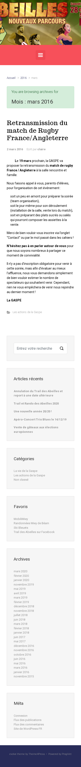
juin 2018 (19, 619)
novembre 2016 (24, 650)
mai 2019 (19, 588)
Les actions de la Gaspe (27, 312)
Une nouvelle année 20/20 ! (33, 411)
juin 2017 (19, 637)
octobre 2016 (22, 654)
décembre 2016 (24, 646)
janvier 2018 (21, 632)
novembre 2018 (24, 610)
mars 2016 (20, 667)
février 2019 (21, 602)
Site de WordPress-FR (28, 728)
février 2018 (21, 628)
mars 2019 (20, 597)
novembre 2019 (24, 584)
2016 (23, 78)
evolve (12, 754)
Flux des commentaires (29, 724)
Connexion (20, 715)
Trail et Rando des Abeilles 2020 (36, 403)
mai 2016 (19, 663)
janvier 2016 (21, 672)
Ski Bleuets (21, 527)
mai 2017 (19, 641)
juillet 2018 (20, 615)
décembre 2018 (24, 606)
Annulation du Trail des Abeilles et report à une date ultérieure (38, 393)
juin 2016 (19, 659)
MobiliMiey (21, 519)
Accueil (11, 78)
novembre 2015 (24, 676)
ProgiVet (67, 754)
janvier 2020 (21, 580)
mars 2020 (20, 571)
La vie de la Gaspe (25, 471)
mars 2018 (20, 624)
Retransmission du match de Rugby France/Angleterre (37, 130)
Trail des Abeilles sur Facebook (34, 532)
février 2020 (21, 575)
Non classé (21, 479)
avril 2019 (20, 593)
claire (41, 149)
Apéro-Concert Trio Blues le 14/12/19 (40, 419)
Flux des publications (27, 720)
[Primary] (40, 55)
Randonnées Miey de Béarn (31, 523)
